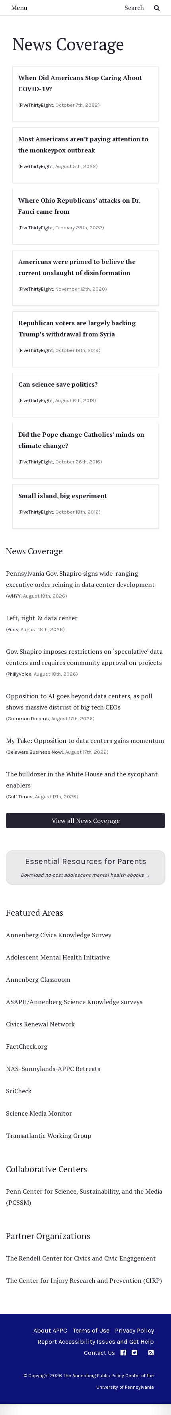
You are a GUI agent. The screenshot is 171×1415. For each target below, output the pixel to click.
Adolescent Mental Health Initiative (58, 957)
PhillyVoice (19, 674)
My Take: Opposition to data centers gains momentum (85, 740)
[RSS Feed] (151, 1352)
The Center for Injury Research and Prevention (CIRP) (84, 1280)
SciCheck (18, 1091)
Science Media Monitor (39, 1113)
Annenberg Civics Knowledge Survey (58, 934)
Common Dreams (28, 718)
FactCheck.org (26, 1046)
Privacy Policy (134, 1330)
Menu (19, 7)
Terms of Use (91, 1330)
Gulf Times (20, 796)
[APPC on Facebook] (123, 1352)
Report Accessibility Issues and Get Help (95, 1341)
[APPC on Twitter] (134, 1352)
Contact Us (99, 1352)
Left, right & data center (42, 618)
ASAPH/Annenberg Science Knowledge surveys (74, 1001)
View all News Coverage (86, 820)
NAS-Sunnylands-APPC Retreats (53, 1068)
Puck (13, 629)
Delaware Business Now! (35, 752)
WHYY (14, 596)
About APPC (50, 1330)
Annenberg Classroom (38, 979)
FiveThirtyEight (36, 105)
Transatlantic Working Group (48, 1135)
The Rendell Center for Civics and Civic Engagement (81, 1258)
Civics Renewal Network (40, 1024)
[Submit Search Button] (157, 7)
